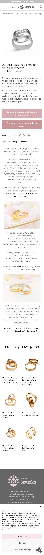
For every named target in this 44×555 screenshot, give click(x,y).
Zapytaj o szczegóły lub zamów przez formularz (22, 113)
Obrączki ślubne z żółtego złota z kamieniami (10, 415)
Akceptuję (22, 536)
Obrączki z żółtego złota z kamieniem (30, 414)
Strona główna (7, 14)
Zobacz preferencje (22, 549)
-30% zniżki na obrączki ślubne (22, 2)
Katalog (18, 14)
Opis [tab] (4, 142)
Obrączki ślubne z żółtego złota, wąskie (30, 448)
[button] (40, 506)
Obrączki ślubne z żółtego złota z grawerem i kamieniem (30, 381)
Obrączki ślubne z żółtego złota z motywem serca (10, 380)
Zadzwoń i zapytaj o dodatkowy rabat (22, 125)
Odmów (22, 543)
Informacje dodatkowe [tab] (18, 142)
